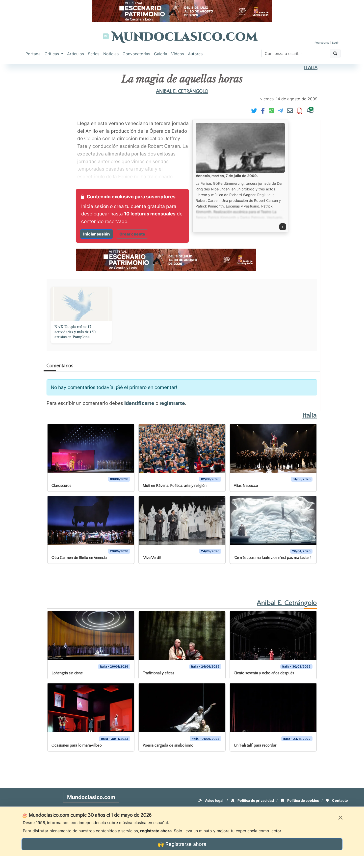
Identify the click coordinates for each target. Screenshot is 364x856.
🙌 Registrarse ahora (182, 844)
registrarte (172, 403)
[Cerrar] (340, 818)
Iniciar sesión (96, 234)
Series (93, 53)
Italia (310, 67)
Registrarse (322, 42)
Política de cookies (302, 800)
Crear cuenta (132, 234)
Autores (195, 53)
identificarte (139, 403)
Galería (160, 53)
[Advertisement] (20, 139)
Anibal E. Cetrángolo (182, 91)
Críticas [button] (52, 53)
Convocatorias (136, 53)
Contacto (339, 800)
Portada (33, 53)
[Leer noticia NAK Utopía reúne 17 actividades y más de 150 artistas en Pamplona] (81, 304)
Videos (177, 53)
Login (335, 42)
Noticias (111, 53)
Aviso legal (214, 800)
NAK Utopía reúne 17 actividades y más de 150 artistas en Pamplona (75, 331)
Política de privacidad (255, 800)
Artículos (75, 53)
